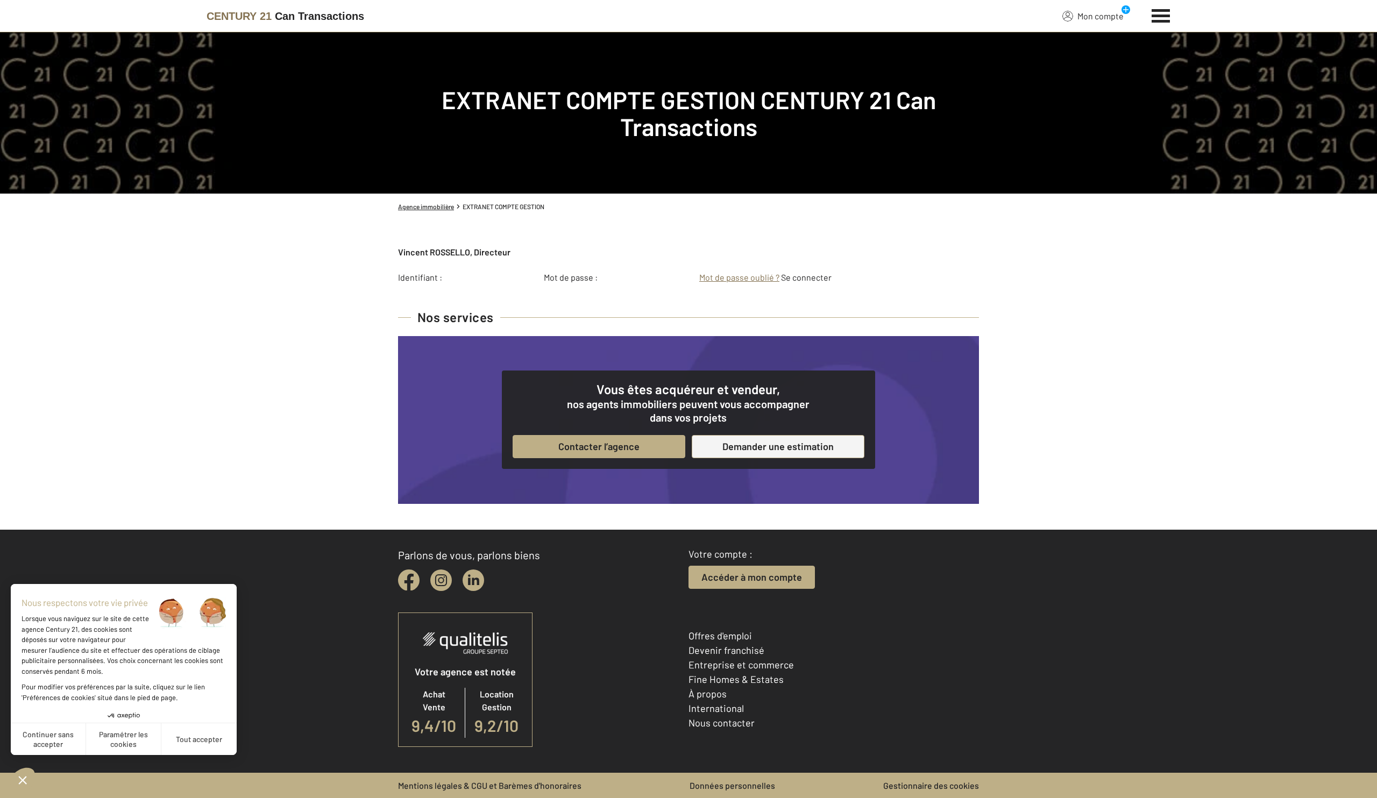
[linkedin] (473, 580)
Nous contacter (721, 723)
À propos (707, 694)
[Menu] (1161, 14)
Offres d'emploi (720, 636)
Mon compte (1100, 16)
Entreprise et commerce (741, 665)
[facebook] (409, 580)
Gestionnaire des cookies (931, 785)
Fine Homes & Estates (736, 679)
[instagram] (441, 580)
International (716, 708)
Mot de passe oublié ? (739, 277)
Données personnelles (732, 785)
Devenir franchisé (726, 650)
